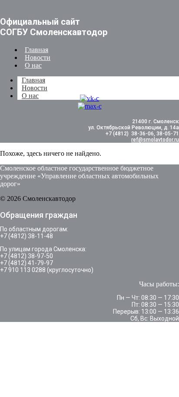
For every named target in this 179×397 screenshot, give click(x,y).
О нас (33, 65)
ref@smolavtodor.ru (155, 140)
